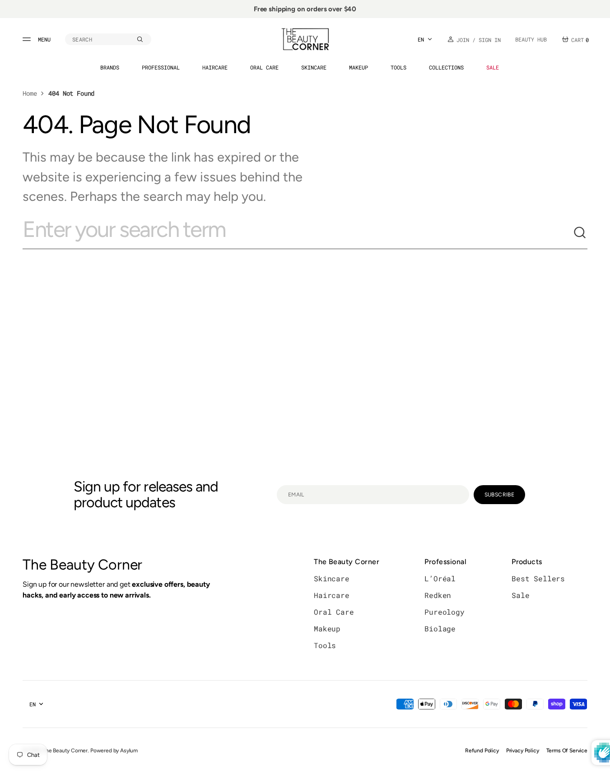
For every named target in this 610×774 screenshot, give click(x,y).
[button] (108, 39)
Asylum (129, 750)
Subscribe (499, 494)
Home (30, 93)
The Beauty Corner (65, 750)
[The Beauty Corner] (305, 39)
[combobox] (298, 233)
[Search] (580, 233)
